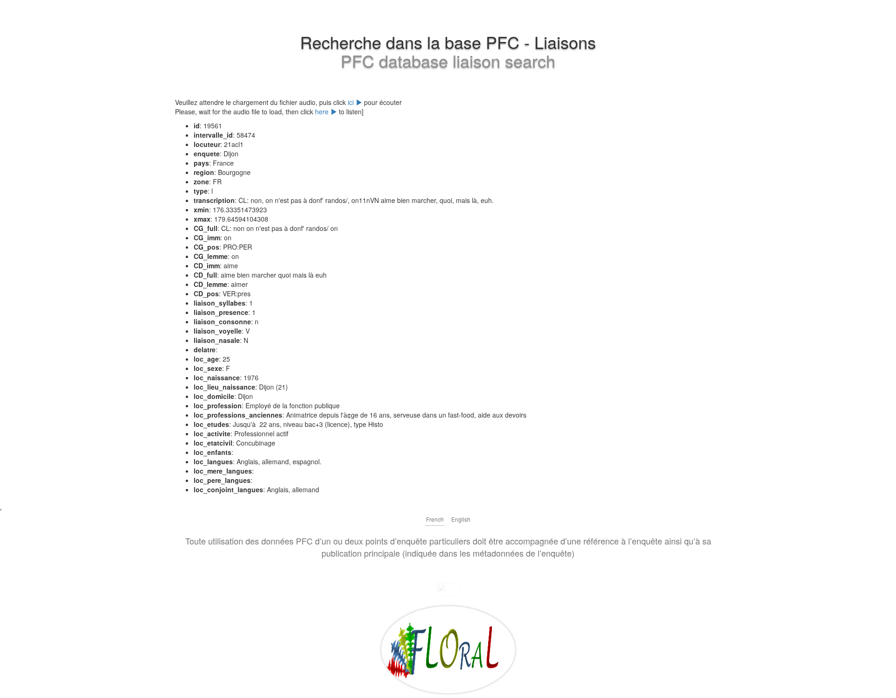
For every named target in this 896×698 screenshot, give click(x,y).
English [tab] (460, 519)
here (322, 111)
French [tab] (435, 519)
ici (352, 102)
